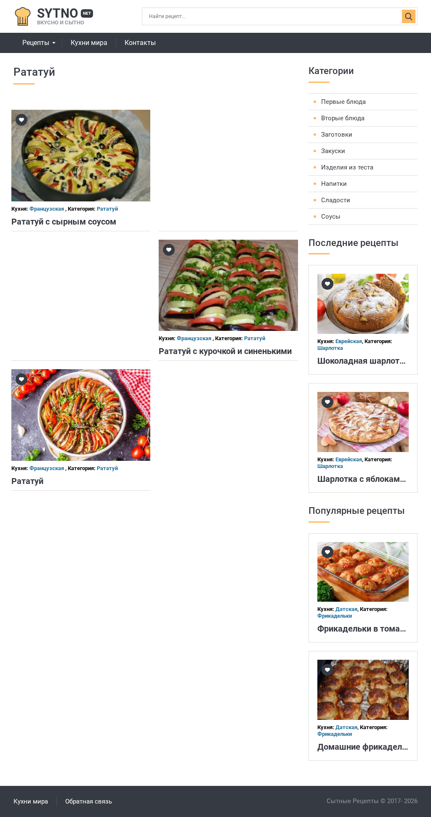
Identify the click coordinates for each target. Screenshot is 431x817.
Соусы (331, 216)
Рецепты (35, 43)
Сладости (335, 200)
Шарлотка (330, 348)
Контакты (140, 43)
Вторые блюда (342, 118)
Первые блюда (343, 102)
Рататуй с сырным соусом (63, 222)
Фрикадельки (334, 616)
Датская (346, 609)
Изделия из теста (347, 167)
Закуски (333, 151)
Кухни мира (89, 43)
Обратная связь (88, 801)
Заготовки (336, 134)
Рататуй (107, 209)
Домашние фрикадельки (366, 747)
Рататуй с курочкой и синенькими (225, 351)
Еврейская (348, 341)
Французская (47, 209)
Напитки (334, 184)
